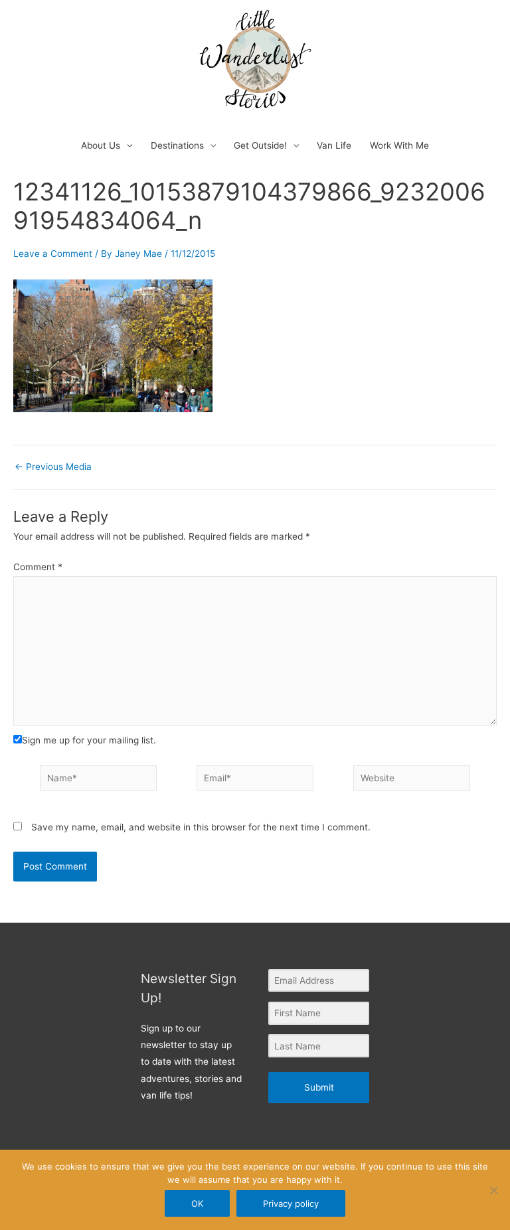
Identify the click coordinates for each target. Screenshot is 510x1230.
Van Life (334, 145)
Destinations (177, 145)
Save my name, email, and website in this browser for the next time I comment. (201, 827)
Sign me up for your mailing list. (89, 740)
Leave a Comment (52, 253)
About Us (100, 145)
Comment (37, 567)
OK (197, 1203)
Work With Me (399, 145)
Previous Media (53, 467)
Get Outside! (260, 145)
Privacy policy (291, 1203)
